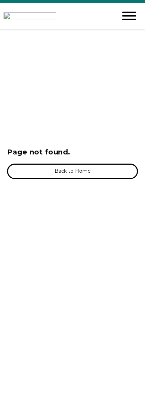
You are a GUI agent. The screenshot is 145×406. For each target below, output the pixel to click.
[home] (55, 15)
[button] (72, 171)
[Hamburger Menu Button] (129, 15)
